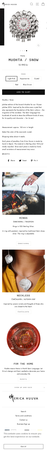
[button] (23, 122)
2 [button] (22, 51)
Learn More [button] (9, 440)
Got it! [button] (23, 446)
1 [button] (20, 51)
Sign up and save (23, 387)
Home (22, 55)
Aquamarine (24, 78)
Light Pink (11, 78)
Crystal (36, 78)
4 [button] (26, 50)
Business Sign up (23, 424)
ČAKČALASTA (23, 312)
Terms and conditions (23, 415)
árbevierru (23, 243)
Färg (23, 74)
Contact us (23, 420)
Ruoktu (23, 379)
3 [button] (24, 51)
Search (23, 411)
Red (16, 84)
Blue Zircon (27, 84)
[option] (23, 28)
